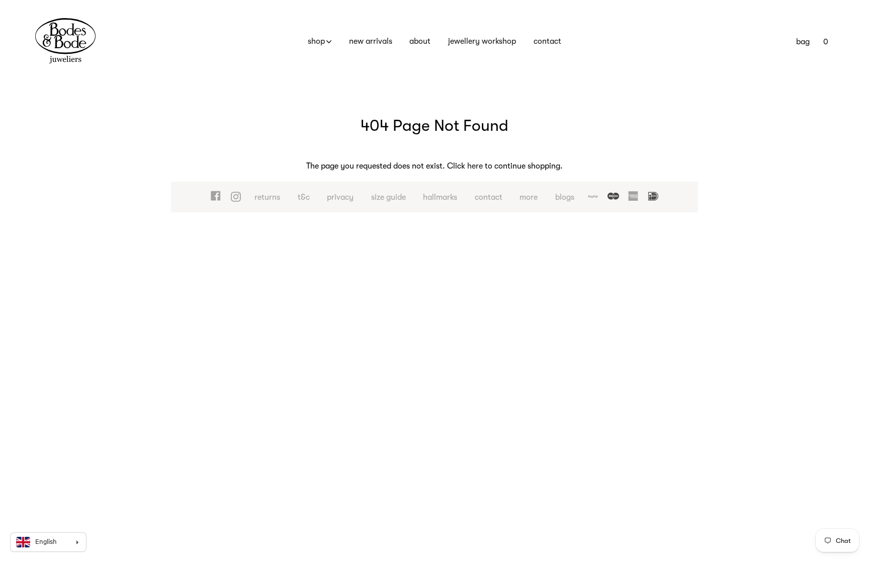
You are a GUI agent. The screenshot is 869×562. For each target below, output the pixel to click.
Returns (267, 197)
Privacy (340, 197)
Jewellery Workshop (482, 41)
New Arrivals (370, 41)
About (419, 41)
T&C (304, 197)
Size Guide (388, 197)
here (475, 166)
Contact (547, 41)
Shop (316, 41)
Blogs (564, 197)
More (528, 197)
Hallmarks (440, 197)
